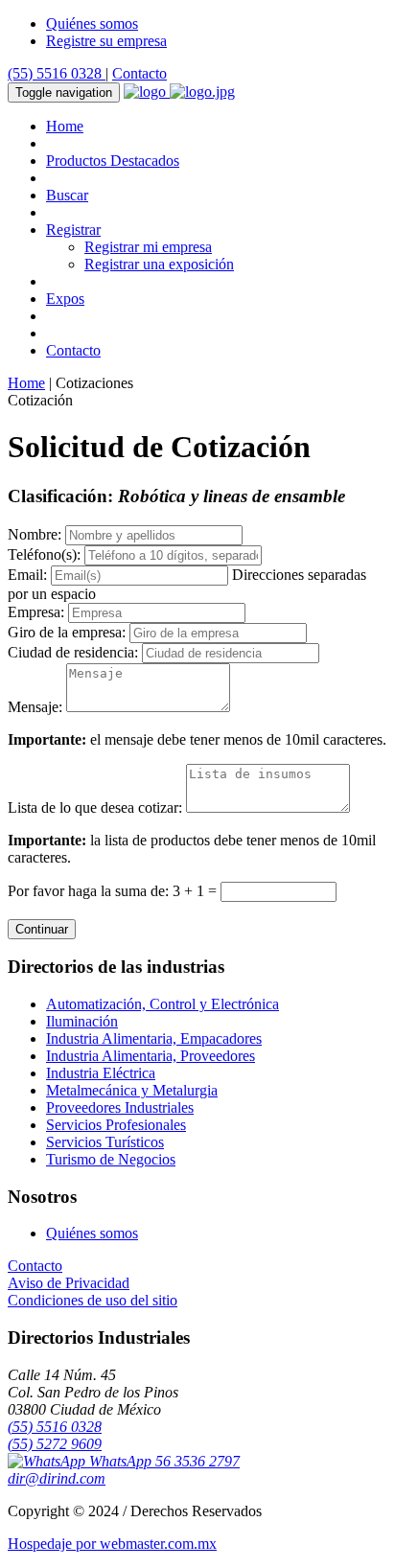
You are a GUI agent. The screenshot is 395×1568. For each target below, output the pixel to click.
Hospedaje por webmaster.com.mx (112, 1543)
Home (64, 126)
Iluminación (82, 1021)
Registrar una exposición (159, 264)
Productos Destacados (112, 160)
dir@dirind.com (56, 1478)
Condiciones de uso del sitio (92, 1300)
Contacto (139, 73)
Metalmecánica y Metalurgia (132, 1090)
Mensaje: (35, 707)
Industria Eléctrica (100, 1073)
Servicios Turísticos (105, 1142)
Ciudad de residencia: (73, 652)
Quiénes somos (92, 23)
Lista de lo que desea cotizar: (95, 807)
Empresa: (36, 612)
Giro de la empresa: (67, 632)
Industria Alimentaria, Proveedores (150, 1056)
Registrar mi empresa (148, 247)
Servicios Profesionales (116, 1125)
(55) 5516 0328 (56, 73)
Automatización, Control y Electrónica (162, 1004)
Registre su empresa (106, 41)
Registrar (73, 229)
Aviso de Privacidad (68, 1283)
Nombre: (34, 534)
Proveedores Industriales (120, 1107)
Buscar (67, 195)
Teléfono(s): (44, 554)
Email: (27, 574)
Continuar (41, 929)
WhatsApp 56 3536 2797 (162, 1461)
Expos (65, 298)
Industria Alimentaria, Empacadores (154, 1038)
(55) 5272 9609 (55, 1444)
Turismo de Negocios (110, 1159)
